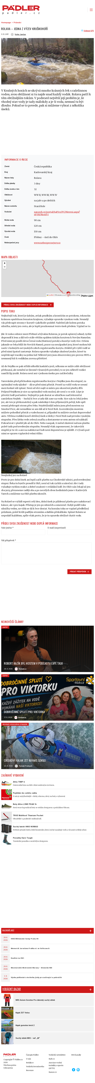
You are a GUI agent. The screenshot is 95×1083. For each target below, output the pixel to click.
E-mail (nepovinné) (57, 528)
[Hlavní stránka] (20, 10)
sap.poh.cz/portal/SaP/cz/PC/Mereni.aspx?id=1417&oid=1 (57, 213)
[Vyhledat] (84, 9)
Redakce (30, 1063)
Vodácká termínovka (35, 1066)
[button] (4, 263)
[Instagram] (78, 1070)
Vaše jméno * (7, 528)
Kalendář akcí (8, 930)
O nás (28, 1059)
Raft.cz (52, 1059)
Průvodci (17, 22)
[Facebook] (73, 1070)
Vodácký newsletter (57, 1055)
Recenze (30, 1070)
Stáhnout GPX (89, 30)
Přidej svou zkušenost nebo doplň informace (26, 305)
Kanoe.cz (53, 1072)
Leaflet (51, 295)
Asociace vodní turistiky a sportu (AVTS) (56, 1065)
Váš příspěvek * (8, 540)
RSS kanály (76, 1055)
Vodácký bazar (11, 989)
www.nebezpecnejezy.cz (47, 242)
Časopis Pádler (32, 1055)
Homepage (6, 22)
